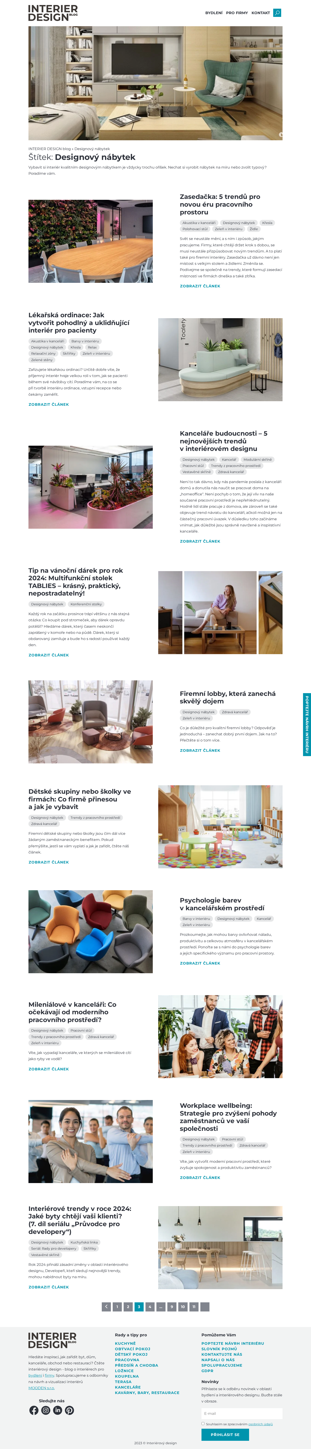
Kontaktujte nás (221, 1354)
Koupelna (127, 1376)
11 (194, 1307)
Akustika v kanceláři (199, 223)
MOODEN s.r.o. (41, 1388)
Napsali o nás (218, 1360)
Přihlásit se (225, 1435)
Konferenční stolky (86, 604)
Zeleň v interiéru (228, 229)
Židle (254, 229)
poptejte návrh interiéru (307, 724)
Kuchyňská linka (84, 1242)
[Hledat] (277, 13)
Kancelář (229, 460)
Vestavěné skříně (197, 472)
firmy (49, 1375)
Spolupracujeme (221, 1365)
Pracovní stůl (193, 466)
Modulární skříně (258, 460)
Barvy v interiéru (85, 341)
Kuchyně (125, 1343)
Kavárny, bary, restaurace (147, 1393)
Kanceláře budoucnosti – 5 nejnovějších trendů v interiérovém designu (224, 441)
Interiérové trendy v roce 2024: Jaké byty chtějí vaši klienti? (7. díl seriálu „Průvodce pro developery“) (79, 1220)
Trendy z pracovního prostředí (236, 466)
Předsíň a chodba (136, 1365)
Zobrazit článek (200, 286)
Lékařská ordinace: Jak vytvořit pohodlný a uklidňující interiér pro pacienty (78, 322)
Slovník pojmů (219, 1349)
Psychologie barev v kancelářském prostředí (222, 904)
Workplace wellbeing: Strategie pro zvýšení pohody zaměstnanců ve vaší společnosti (228, 1117)
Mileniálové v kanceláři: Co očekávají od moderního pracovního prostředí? (72, 1012)
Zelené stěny (42, 360)
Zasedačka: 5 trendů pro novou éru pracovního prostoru (220, 204)
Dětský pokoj (131, 1354)
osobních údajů (260, 1424)
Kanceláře (128, 1387)
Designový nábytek (239, 223)
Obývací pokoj (132, 1349)
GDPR (207, 1371)
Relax (92, 347)
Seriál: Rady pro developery (53, 1248)
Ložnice (124, 1371)
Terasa (123, 1382)
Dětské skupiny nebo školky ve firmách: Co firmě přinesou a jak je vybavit (79, 799)
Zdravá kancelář (231, 472)
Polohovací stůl (195, 229)
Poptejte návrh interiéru (232, 1343)
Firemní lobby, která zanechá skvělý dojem (228, 697)
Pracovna (127, 1360)
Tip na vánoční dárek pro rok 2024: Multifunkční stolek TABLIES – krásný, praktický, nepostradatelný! (75, 582)
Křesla (267, 223)
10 (183, 1307)
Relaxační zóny (43, 353)
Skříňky (69, 353)
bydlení (35, 1375)
